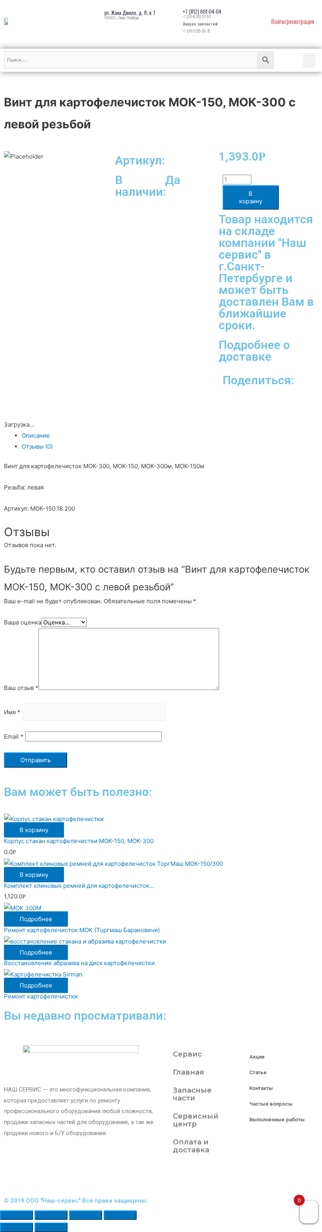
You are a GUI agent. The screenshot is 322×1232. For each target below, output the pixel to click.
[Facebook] (196, 1176)
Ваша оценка (22, 622)
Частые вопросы (271, 1104)
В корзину (250, 197)
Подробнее (36, 919)
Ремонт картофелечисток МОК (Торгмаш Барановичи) (82, 930)
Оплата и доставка (191, 1146)
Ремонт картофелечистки (41, 996)
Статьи (257, 1072)
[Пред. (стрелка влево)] (16, 1227)
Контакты (261, 1088)
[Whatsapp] (238, 1176)
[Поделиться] (51, 1215)
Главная (188, 1072)
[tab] (170, 435)
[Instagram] (175, 1176)
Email (14, 736)
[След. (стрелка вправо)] (51, 1227)
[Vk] (217, 1176)
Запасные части (192, 1094)
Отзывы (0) (37, 446)
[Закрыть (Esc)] (16, 1215)
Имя (12, 712)
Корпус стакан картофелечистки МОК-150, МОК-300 (79, 841)
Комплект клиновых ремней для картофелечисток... (79, 885)
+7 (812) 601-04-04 (202, 11)
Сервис (187, 1054)
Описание (36, 435)
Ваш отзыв (21, 688)
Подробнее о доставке (254, 350)
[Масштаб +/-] (120, 1215)
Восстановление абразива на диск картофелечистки (79, 963)
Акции (256, 1057)
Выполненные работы (277, 1119)
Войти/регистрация (292, 21)
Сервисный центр (195, 1120)
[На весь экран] (85, 1215)
